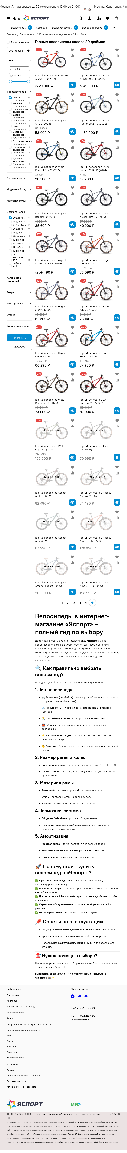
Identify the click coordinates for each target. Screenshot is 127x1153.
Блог (9, 1035)
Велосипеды (18, 27)
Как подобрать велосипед (21, 1006)
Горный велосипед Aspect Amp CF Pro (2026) (95, 584)
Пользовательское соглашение (23, 1029)
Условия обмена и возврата (21, 1086)
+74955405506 (83, 1008)
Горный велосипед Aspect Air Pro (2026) (95, 494)
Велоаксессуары (62, 27)
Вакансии (12, 1052)
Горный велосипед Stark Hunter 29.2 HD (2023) (94, 122)
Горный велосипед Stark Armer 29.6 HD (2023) (94, 77)
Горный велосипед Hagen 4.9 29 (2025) (50, 354)
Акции (10, 1041)
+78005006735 (83, 1016)
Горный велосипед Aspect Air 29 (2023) (50, 122)
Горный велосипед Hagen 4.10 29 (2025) (95, 308)
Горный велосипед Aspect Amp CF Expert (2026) (50, 584)
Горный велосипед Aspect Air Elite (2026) (50, 494)
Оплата (10, 1070)
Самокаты (42, 27)
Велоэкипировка (92, 27)
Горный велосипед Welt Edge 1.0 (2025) (94, 354)
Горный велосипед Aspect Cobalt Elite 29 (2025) (50, 261)
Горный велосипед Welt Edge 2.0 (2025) (49, 448)
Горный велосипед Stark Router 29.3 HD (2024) (94, 168)
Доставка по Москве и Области (23, 1075)
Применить (19, 337)
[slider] (10, 81)
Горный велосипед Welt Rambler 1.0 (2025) (49, 401)
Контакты (12, 1000)
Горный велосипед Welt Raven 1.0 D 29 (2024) (49, 168)
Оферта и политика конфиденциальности (29, 1024)
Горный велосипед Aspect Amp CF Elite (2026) (95, 539)
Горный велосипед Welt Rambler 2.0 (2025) (94, 401)
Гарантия (11, 1046)
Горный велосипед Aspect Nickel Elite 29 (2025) (95, 215)
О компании (13, 995)
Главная (11, 34)
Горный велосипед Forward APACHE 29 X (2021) (51, 77)
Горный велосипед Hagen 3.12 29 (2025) (50, 308)
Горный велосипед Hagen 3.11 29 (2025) (95, 261)
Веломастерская (15, 1012)
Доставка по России (17, 1081)
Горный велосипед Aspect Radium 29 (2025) (50, 215)
